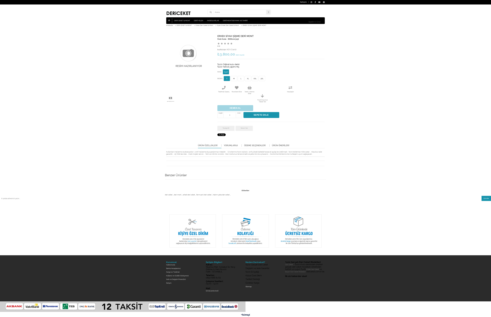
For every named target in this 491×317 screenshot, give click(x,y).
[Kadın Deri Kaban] (245, 250)
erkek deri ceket (189, 195)
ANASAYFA (170, 20)
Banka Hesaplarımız (173, 268)
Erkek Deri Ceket (312, 269)
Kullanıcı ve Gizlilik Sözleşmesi (177, 276)
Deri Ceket (289, 265)
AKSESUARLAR (213, 21)
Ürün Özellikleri (207, 145)
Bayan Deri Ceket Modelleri (295, 272)
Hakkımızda (170, 265)
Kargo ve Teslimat (173, 272)
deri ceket (168, 195)
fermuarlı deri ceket (203, 195)
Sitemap (249, 287)
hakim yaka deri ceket (221, 195)
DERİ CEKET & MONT (182, 21)
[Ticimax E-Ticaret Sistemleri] (245, 315)
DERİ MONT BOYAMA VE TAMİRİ (235, 21)
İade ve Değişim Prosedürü (176, 279)
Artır (239, 113)
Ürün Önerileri (280, 145)
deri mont (177, 195)
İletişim (303, 2)
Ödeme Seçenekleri (255, 145)
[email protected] (212, 291)
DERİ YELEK (198, 21)
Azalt (220, 113)
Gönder (486, 198)
